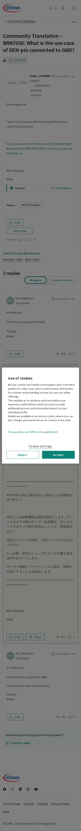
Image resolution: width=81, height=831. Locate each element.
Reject (23, 455)
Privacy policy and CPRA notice (26, 432)
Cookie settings (40, 446)
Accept (58, 455)
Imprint (54, 432)
